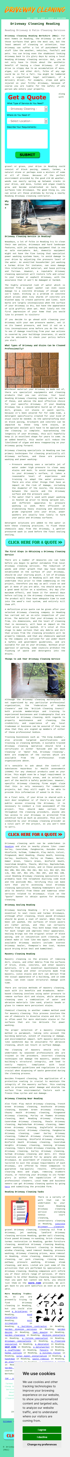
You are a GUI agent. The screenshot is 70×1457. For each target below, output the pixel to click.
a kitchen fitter (50, 1353)
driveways (34, 245)
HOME (29, 18)
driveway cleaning (26, 59)
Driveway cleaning (15, 450)
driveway (46, 39)
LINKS (35, 18)
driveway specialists (18, 1341)
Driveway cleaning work (20, 843)
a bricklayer (20, 1311)
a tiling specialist (35, 1338)
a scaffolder (13, 1350)
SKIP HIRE (10, 1347)
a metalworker (41, 1347)
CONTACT (51, 18)
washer (50, 323)
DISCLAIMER (61, 18)
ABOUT (43, 18)
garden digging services (21, 1329)
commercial (59, 786)
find (13, 1104)
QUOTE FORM (34, 1283)
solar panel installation (31, 1356)
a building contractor (32, 1326)
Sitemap (7, 1421)
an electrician (14, 1362)
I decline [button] (42, 1437)
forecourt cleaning (36, 1247)
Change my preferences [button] (42, 1444)
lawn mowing (40, 1332)
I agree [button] (42, 1429)
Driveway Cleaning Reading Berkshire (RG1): (32, 36)
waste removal (40, 1359)
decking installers (53, 1335)
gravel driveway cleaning (20, 1230)
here (7, 1187)
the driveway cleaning (31, 700)
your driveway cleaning (36, 821)
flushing (10, 651)
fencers (44, 1350)
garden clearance (15, 1335)
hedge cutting (13, 1353)
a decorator (42, 1344)
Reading (9, 846)
